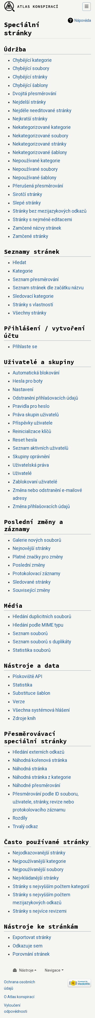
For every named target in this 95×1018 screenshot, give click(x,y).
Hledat (19, 262)
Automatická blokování (36, 372)
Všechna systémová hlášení (41, 710)
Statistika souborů (32, 650)
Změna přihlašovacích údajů (41, 506)
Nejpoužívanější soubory (38, 869)
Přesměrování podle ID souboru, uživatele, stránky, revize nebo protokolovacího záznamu (45, 801)
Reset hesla (25, 440)
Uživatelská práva (31, 465)
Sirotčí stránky (27, 194)
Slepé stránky (27, 203)
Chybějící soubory (31, 68)
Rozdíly (20, 818)
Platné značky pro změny (38, 557)
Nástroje (26, 970)
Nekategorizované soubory (40, 135)
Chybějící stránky (30, 77)
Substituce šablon (31, 693)
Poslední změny (29, 565)
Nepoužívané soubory (35, 169)
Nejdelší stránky (29, 102)
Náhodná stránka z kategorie (42, 777)
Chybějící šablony (30, 85)
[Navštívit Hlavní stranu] (31, 7)
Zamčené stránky (30, 236)
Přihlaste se (25, 346)
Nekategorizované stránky (39, 144)
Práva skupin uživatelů (36, 414)
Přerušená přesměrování (38, 186)
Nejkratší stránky (30, 118)
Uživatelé (22, 473)
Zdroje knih (24, 718)
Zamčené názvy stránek (37, 228)
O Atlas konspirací (19, 997)
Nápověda (82, 20)
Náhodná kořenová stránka (40, 760)
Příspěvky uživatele (33, 423)
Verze (19, 701)
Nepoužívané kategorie (36, 160)
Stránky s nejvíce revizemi (39, 911)
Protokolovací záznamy (36, 573)
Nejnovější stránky (31, 548)
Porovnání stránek (31, 954)
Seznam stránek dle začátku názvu (48, 287)
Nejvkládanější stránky (36, 878)
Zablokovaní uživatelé (35, 481)
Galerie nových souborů (37, 540)
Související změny (31, 590)
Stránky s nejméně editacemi (42, 219)
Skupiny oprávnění (31, 456)
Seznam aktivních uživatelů (40, 448)
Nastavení (23, 389)
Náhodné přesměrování (36, 785)
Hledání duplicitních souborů (42, 616)
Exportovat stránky (32, 937)
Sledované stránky (31, 582)
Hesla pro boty (27, 381)
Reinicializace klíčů (32, 431)
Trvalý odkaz (25, 826)
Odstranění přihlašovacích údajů (45, 398)
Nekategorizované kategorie (42, 127)
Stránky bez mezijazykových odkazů (50, 211)
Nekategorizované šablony (40, 152)
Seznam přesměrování (36, 279)
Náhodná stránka (30, 768)
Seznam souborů (30, 633)
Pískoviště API (27, 676)
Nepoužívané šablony (34, 177)
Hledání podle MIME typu (38, 625)
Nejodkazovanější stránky (39, 852)
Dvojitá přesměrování (34, 93)
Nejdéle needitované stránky (42, 110)
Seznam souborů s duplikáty (42, 641)
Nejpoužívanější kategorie (39, 861)
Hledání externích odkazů (38, 752)
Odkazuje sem (27, 946)
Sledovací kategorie (33, 296)
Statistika (22, 685)
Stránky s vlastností (33, 304)
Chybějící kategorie (32, 60)
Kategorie (23, 271)
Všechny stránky (29, 313)
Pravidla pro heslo (31, 406)
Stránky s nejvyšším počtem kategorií (51, 886)
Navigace (52, 970)
